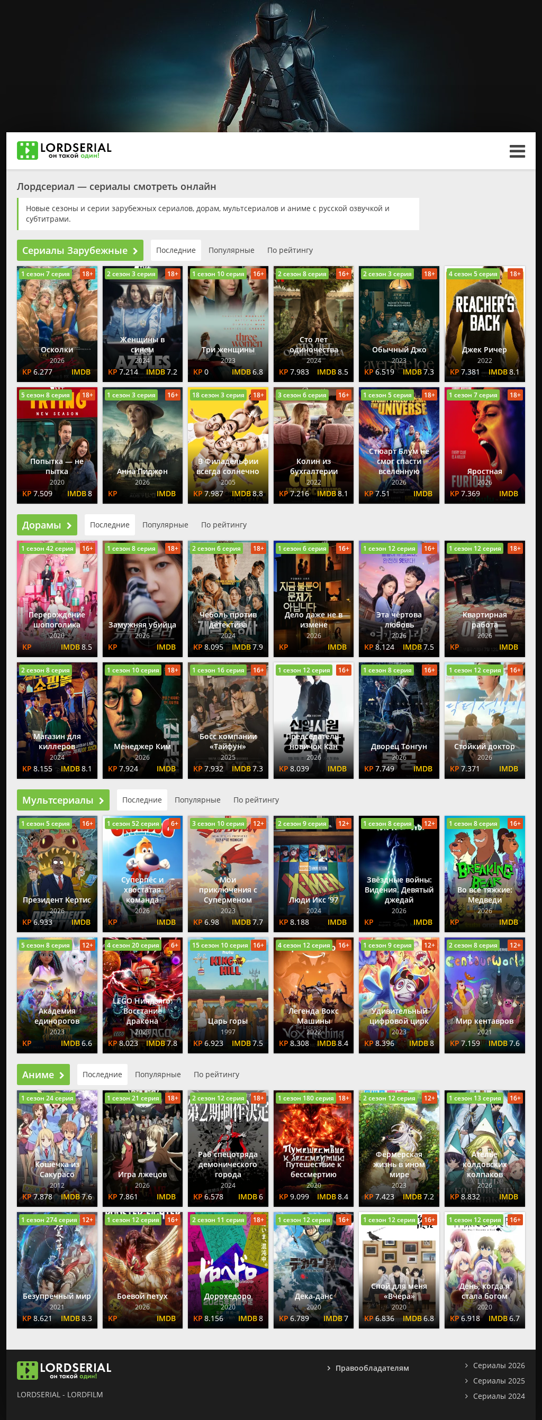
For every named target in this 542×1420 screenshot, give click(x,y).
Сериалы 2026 (499, 1365)
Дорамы (41, 524)
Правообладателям (372, 1368)
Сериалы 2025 (499, 1381)
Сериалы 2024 (499, 1396)
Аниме (38, 1074)
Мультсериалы (58, 800)
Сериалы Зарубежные (75, 250)
